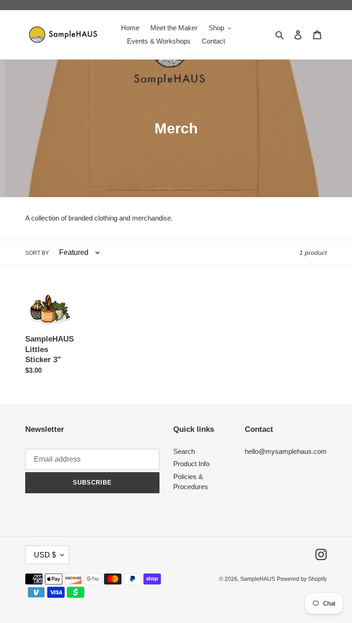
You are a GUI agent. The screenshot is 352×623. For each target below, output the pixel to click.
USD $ (45, 555)
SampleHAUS (257, 579)
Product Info (191, 464)
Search (184, 451)
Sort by (37, 253)
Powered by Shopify (302, 579)
